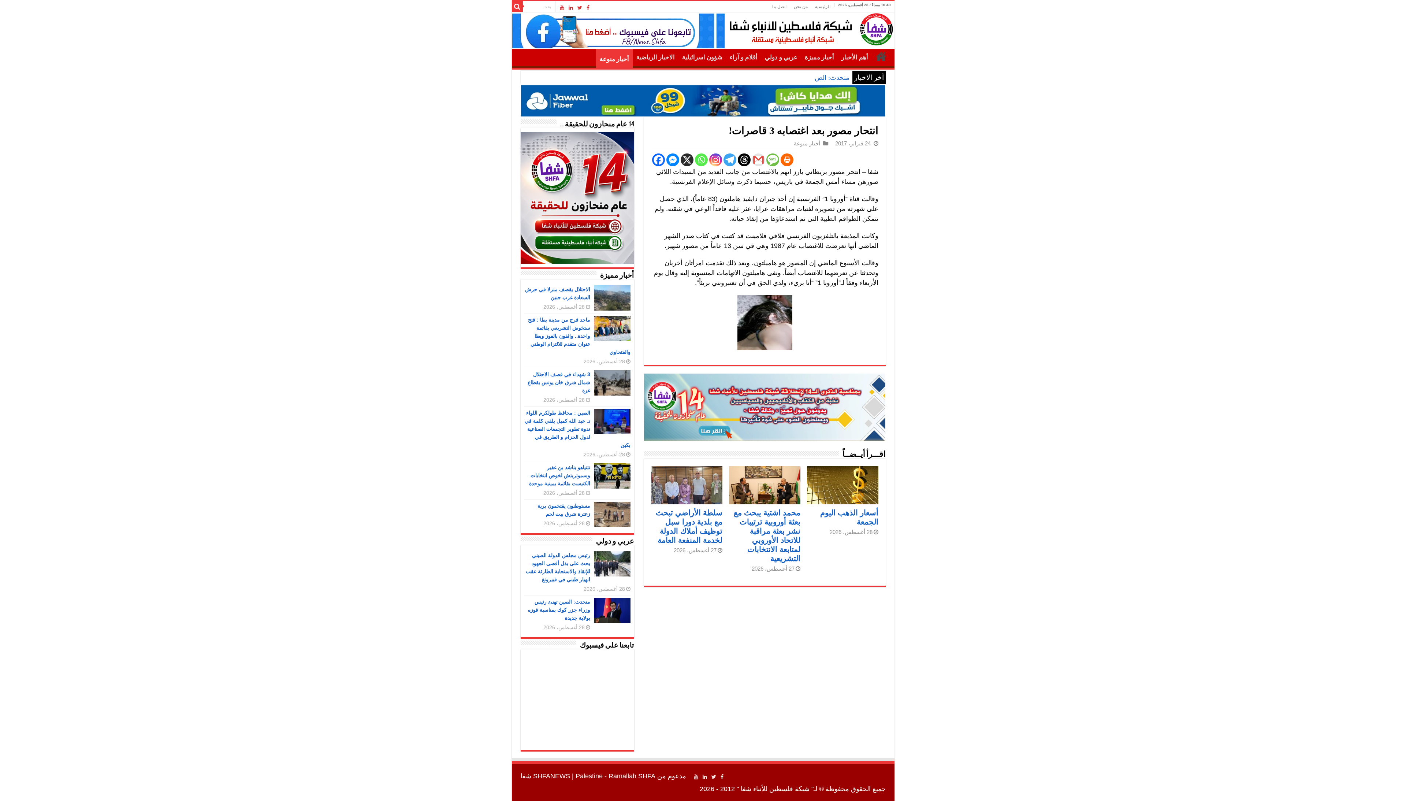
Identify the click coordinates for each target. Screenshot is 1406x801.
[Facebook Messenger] (672, 159)
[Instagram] (715, 159)
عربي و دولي (781, 57)
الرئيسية (822, 6)
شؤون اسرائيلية (702, 57)
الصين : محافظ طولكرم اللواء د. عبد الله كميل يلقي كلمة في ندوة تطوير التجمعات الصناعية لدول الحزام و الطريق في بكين (578, 429)
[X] (687, 159)
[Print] (787, 159)
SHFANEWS (551, 776)
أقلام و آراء (744, 57)
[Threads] (744, 159)
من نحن (801, 6)
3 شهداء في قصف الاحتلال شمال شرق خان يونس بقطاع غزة (559, 382)
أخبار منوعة (614, 59)
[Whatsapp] (701, 159)
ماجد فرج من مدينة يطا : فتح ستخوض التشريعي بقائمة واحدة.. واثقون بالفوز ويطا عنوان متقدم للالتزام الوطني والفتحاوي (579, 336)
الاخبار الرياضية (655, 57)
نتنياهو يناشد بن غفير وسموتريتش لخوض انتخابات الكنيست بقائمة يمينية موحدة (559, 475)
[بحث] (517, 6)
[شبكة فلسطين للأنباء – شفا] (809, 28)
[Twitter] (580, 7)
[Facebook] (588, 7)
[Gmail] (758, 159)
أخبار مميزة (819, 57)
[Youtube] (562, 7)
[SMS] (772, 159)
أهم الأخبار (854, 57)
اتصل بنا (779, 6)
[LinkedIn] (571, 7)
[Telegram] (730, 159)
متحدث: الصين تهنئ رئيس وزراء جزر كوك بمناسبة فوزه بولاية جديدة (757, 77)
